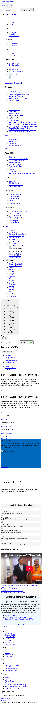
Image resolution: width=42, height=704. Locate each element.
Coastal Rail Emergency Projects (19, 128)
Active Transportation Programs (19, 95)
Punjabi (11, 286)
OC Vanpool (13, 45)
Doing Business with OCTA (18, 211)
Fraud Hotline (13, 239)
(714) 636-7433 (10, 640)
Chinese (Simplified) (15, 264)
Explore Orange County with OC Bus (13, 592)
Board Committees (11, 669)
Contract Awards (14, 222)
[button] (23, 14)
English (11, 267)
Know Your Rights (11, 615)
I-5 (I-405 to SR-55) (15, 121)
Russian (11, 287)
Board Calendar (14, 198)
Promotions (15, 79)
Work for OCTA (14, 181)
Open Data (8, 656)
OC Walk (12, 55)
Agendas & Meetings (12, 665)
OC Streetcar (13, 32)
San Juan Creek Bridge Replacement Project (23, 126)
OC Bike (12, 53)
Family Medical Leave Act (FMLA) (16, 617)
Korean (11, 280)
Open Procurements (15, 215)
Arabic (11, 262)
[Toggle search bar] (4, 338)
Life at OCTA (9, 362)
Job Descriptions (14, 187)
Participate (8, 663)
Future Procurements (15, 217)
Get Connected (14, 241)
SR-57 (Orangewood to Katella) (19, 131)
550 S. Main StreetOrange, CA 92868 (15, 255)
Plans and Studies (14, 102)
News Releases (14, 139)
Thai (10, 291)
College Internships (11, 361)
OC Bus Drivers (14, 183)
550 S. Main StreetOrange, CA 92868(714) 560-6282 (11, 635)
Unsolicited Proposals (16, 219)
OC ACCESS (13, 24)
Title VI (7, 677)
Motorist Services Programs (18, 98)
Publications (13, 143)
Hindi (11, 275)
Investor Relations (15, 164)
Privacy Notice (9, 681)
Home (7, 366)
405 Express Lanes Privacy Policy (16, 686)
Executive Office (14, 200)
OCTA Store (13, 232)
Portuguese (12, 284)
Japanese (12, 277)
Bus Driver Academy (16, 185)
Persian (11, 282)
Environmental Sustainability (18, 159)
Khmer (11, 278)
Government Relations (16, 166)
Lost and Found (14, 238)
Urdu (10, 295)
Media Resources (14, 141)
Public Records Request (16, 236)
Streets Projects (14, 113)
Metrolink (12, 34)
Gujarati (11, 273)
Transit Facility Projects (16, 115)
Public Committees (15, 162)
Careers (7, 653)
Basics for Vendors (15, 213)
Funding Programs (15, 100)
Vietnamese (12, 297)
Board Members (10, 667)
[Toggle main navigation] (9, 6)
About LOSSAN (14, 171)
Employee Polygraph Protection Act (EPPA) (19, 619)
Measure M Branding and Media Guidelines (23, 173)
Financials (12, 170)
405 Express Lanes (15, 65)
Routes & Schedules (17, 72)
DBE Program (13, 221)
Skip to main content (7, 2)
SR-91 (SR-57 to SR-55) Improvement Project (24, 122)
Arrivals (14, 74)
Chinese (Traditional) (16, 266)
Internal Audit (13, 168)
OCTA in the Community (17, 160)
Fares (13, 76)
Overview (12, 157)
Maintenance (9, 359)
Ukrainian (12, 293)
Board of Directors (15, 194)
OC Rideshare (13, 44)
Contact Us (12, 230)
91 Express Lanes (14, 63)
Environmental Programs (17, 93)
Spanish (11, 289)
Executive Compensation (17, 202)
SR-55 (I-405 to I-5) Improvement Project (22, 124)
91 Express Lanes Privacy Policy (15, 685)
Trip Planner (15, 69)
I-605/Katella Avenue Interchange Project (22, 130)
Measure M (12, 91)
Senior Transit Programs (16, 96)
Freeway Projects (14, 110)
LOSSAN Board (14, 204)
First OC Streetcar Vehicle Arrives (12, 591)
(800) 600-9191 (10, 644)
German (11, 271)
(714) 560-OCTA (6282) (17, 244)
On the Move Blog (15, 145)
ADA (7, 679)
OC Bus (11, 22)
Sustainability (9, 654)
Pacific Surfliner (14, 36)
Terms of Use (9, 683)
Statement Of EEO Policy (13, 688)
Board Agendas (14, 196)
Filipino (11, 269)
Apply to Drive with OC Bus (10, 589)
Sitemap (3, 700)
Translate (10, 260)
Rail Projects (13, 111)
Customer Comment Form (17, 234)
